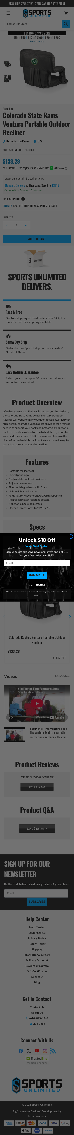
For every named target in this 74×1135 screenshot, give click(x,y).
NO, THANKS (37, 584)
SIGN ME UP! (37, 575)
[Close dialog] (71, 536)
